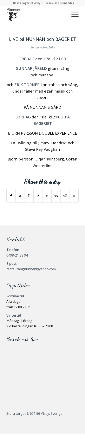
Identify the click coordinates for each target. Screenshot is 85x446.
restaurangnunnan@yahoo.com (31, 269)
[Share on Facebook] (11, 195)
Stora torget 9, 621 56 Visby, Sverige (34, 413)
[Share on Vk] (56, 195)
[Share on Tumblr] (47, 195)
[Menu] (73, 14)
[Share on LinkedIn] (38, 195)
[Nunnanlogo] (35, 14)
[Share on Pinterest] (29, 195)
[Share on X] (20, 195)
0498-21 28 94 (17, 255)
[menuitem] (27, 3)
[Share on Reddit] (65, 195)
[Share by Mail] (74, 195)
